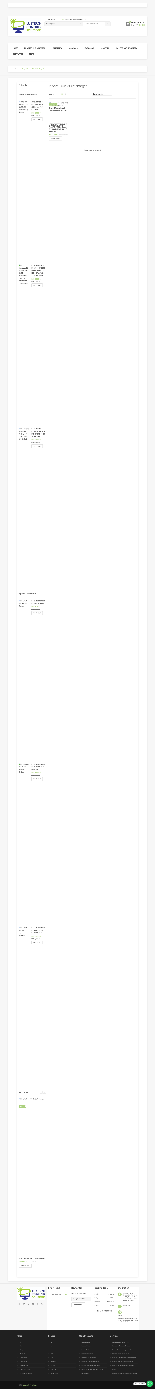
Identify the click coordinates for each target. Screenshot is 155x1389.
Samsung (54, 1369)
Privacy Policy (24, 1365)
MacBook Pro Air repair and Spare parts (124, 1357)
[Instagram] (33, 1304)
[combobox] (94, 24)
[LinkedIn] (28, 1304)
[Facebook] (19, 1304)
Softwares (18, 54)
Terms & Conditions (26, 1373)
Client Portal (23, 1361)
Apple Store (54, 1373)
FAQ (21, 1342)
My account (23, 1357)
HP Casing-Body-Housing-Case (91, 1365)
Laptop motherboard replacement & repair (123, 1367)
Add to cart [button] (55, 138)
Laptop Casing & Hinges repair (121, 1350)
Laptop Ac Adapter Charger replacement (124, 1373)
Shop (21, 1350)
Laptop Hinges (86, 1346)
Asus (52, 1350)
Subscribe (78, 1305)
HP (51, 1342)
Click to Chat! (140, 1384)
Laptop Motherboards (126, 48)
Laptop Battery (86, 1350)
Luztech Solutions (30, 1385)
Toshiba (53, 1361)
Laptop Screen (86, 1342)
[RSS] (41, 1304)
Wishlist (22, 1354)
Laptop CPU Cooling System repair (122, 1361)
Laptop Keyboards (87, 1354)
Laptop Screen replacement (120, 1342)
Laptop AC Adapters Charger (90, 1361)
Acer (52, 1346)
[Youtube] (37, 1304)
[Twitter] (24, 1304)
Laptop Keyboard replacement (121, 1346)
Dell (52, 1354)
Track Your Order (25, 1369)
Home (15, 48)
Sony (52, 1357)
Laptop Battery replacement (120, 1354)
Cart (21, 1346)
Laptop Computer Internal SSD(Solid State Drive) (93, 1371)
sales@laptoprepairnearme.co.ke (128, 1320)
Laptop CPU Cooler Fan (89, 1357)
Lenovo (53, 1365)
